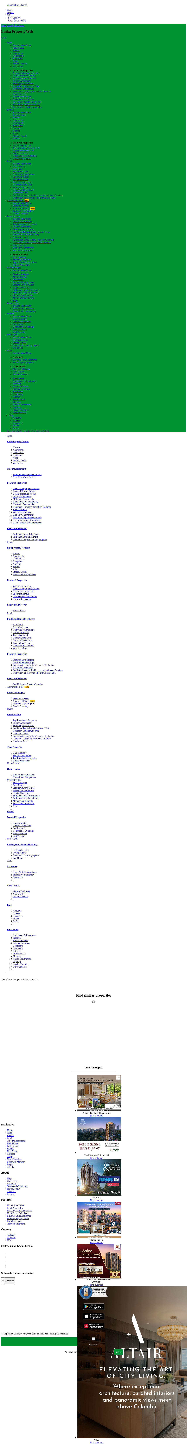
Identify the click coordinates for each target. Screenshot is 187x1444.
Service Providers (21, 410)
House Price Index (21, 265)
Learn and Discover (17, 528)
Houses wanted (20, 319)
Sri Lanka (11, 1235)
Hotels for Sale (20, 94)
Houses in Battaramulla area (26, 234)
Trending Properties (22, 259)
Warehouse (18, 66)
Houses (16, 50)
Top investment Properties (25, 224)
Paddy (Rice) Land (21, 187)
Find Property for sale (18, 441)
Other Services (19, 412)
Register (10, 13)
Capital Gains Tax (21, 287)
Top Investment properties (25, 262)
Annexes (17, 128)
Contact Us (18, 423)
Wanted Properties (16, 817)
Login (9, 10)
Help (9, 15)
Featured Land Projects (23, 211)
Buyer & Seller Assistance (25, 359)
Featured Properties (17, 483)
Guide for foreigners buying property (30, 539)
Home (10, 1130)
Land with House (21, 177)
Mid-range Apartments (23, 83)
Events (16, 425)
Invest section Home (22, 221)
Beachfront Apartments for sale (27, 102)
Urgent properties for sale (24, 78)
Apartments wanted (22, 321)
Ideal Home (18, 378)
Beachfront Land (20, 171)
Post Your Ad (14, 17)
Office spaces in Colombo (25, 156)
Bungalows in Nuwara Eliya (26, 86)
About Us (11, 1183)
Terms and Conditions (17, 1186)
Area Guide (18, 371)
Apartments (18, 53)
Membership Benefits (23, 295)
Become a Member (16, 1161)
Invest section (13, 216)
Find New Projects (16, 692)
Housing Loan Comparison (19, 1210)
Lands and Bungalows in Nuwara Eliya (31, 232)
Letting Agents (19, 342)
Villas (15, 61)
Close (3, 37)
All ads (11, 1167)
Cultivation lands (20, 237)
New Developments (16, 469)
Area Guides (13, 885)
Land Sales (18, 348)
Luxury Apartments (22, 81)
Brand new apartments (23, 99)
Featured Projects (21, 205)
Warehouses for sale (22, 96)
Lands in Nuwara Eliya (23, 662)
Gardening (18, 394)
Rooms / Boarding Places (24, 574)
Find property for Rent (18, 547)
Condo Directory (20, 213)
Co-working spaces (22, 158)
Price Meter (18, 279)
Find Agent (12, 334)
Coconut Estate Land (22, 184)
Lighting (17, 407)
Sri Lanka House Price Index (26, 290)
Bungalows (18, 58)
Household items (20, 386)
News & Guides (14, 1159)
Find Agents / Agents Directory (22, 844)
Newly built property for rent (26, 148)
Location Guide (14, 1221)
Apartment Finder (18, 200)
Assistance (12, 866)
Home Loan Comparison (24, 311)
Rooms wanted (20, 329)
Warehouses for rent (22, 145)
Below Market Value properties (27, 107)
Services (11, 1154)
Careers (16, 420)
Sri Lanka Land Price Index (25, 292)
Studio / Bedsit (19, 63)
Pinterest (40, 431)
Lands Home (19, 166)
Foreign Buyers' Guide (23, 285)
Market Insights (14, 267)
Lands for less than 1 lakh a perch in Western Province (38, 195)
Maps (9, 1156)
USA (9, 1240)
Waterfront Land (20, 192)
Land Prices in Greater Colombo (28, 684)
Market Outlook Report (23, 298)
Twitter (20, 431)
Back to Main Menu (22, 45)
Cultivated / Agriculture (23, 174)
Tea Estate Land (20, 179)
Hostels (16, 131)
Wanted (10, 313)
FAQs (15, 428)
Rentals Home (19, 115)
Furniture (17, 383)
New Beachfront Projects (24, 477)
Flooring (17, 402)
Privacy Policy (13, 1189)
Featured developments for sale (27, 474)
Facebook (11, 431)
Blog (15, 300)
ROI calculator (19, 257)
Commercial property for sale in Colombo (32, 91)
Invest (21, 25)
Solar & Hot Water (21, 389)
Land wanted (19, 324)
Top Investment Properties (25, 720)
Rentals (10, 25)
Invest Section (14, 714)
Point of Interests (20, 374)
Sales (3, 25)
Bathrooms (18, 391)
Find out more (96, 1115)
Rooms (16, 138)
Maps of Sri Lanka (21, 369)
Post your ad (13, 1146)
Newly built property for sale (26, 73)
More (9, 350)
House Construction (22, 404)
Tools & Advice (14, 747)
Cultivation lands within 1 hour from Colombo (34, 198)
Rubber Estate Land (22, 182)
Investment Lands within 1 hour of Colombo (33, 240)
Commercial (18, 56)
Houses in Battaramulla (23, 89)
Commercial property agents (26, 345)
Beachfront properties (23, 250)
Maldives (11, 1237)
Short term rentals (21, 153)
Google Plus (29, 431)
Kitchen (16, 397)
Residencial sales (20, 850)
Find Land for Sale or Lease (21, 619)
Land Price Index (15, 1208)
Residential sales (20, 340)
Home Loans (13, 303)
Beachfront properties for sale (26, 104)
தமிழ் (23, 20)
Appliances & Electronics (24, 381)
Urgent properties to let (23, 150)
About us (17, 418)
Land (16, 25)
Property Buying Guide (23, 282)
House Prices (19, 610)
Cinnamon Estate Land (23, 190)
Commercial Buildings (23, 327)
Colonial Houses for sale (24, 75)
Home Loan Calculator (23, 308)
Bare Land (18, 169)
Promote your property (23, 362)
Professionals (19, 399)
